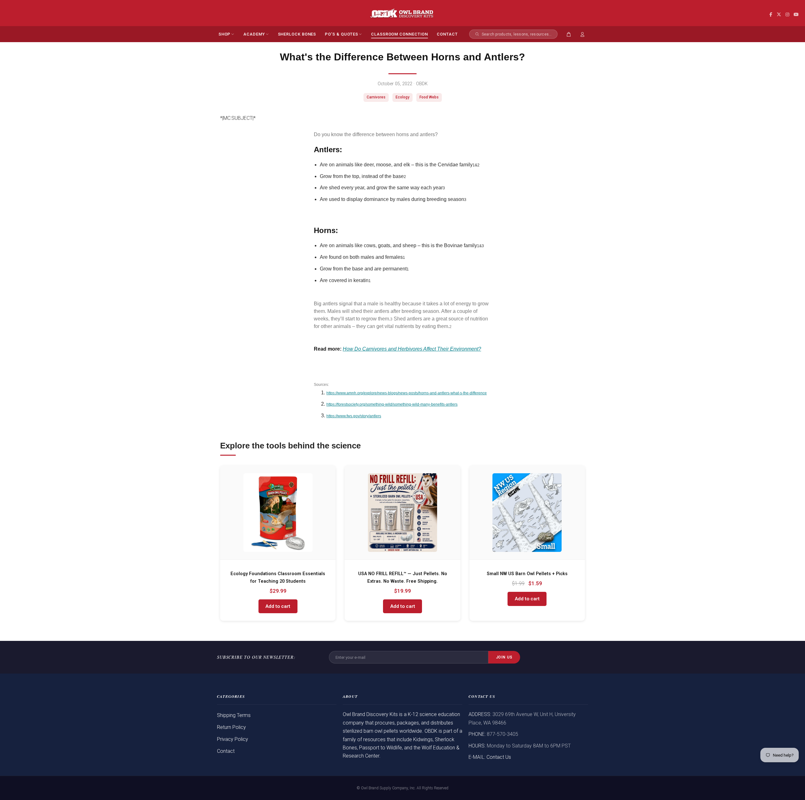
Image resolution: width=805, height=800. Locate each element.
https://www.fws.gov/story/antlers (353, 416)
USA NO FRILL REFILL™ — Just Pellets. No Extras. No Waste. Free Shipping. (402, 577)
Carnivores (376, 97)
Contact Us (498, 757)
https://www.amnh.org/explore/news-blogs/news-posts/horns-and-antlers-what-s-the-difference (406, 393)
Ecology (402, 97)
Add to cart (277, 606)
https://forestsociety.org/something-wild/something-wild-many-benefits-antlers (392, 404)
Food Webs (429, 97)
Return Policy (231, 727)
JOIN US (504, 657)
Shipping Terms (234, 715)
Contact (226, 751)
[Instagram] (787, 14)
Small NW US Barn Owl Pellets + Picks (527, 573)
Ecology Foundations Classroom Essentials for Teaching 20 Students (277, 577)
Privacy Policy (232, 739)
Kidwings (423, 739)
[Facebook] (770, 14)
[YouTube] (796, 14)
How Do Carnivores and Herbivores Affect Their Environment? (412, 349)
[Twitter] (779, 14)
